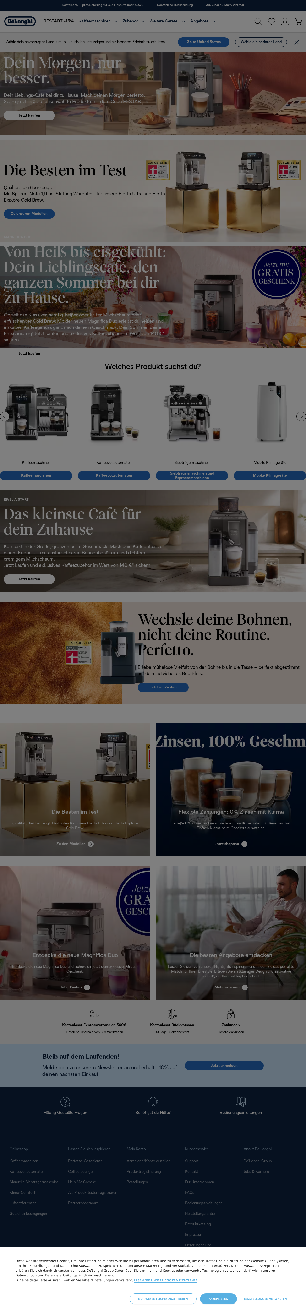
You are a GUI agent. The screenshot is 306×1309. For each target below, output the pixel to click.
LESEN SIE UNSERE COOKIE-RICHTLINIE (165, 1280)
